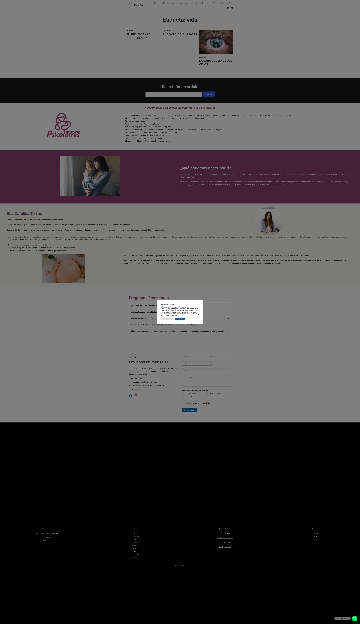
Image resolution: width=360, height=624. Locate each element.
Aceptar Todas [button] (180, 319)
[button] (354, 618)
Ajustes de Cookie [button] (167, 319)
